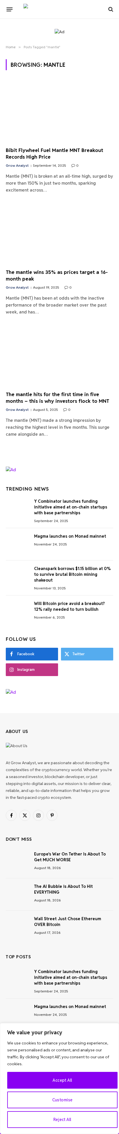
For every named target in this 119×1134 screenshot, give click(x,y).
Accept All (62, 1080)
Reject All (62, 1119)
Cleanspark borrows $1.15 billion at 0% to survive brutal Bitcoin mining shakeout (72, 574)
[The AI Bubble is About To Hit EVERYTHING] (17, 894)
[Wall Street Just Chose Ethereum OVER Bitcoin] (17, 926)
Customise (62, 1100)
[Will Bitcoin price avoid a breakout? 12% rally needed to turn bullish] (17, 611)
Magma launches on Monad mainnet (70, 536)
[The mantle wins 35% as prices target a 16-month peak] (59, 234)
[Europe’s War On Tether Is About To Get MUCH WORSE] (17, 862)
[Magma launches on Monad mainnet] (17, 544)
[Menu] (10, 9)
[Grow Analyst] (59, 9)
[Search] (110, 9)
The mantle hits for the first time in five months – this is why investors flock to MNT (57, 397)
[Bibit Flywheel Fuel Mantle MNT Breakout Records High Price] (59, 112)
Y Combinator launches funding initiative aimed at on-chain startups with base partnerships (70, 507)
